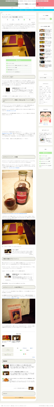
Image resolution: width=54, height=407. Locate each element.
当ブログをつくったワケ (23, 405)
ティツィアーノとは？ (11, 63)
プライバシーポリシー (7, 405)
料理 (3, 345)
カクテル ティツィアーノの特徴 (12, 67)
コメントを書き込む (19, 397)
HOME (2, 405)
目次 (18, 60)
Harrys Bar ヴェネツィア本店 (7, 133)
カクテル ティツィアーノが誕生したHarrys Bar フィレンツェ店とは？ (18, 65)
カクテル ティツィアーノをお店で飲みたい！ (45, 166)
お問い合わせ (12, 405)
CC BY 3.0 (16, 213)
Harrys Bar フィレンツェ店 (11, 110)
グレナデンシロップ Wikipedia (14, 167)
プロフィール (45, 124)
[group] (6, 339)
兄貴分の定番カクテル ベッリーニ (12, 69)
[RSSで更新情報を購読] (25, 354)
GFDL (12, 213)
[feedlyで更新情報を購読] (24, 354)
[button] (29, 20)
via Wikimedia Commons (23, 213)
